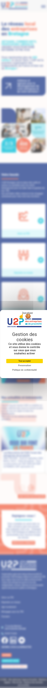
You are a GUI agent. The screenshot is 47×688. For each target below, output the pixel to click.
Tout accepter (24, 361)
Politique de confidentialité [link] (24, 370)
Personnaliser (24, 365)
